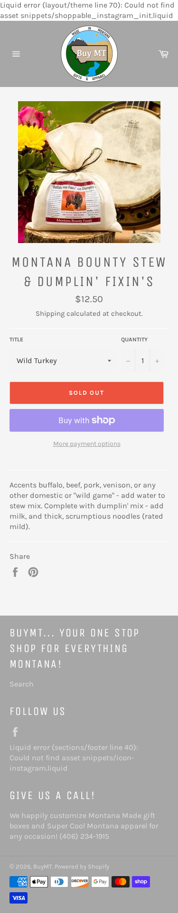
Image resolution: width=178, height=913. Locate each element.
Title (16, 339)
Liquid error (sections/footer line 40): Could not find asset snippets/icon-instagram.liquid (73, 758)
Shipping (50, 313)
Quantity (134, 339)
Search (21, 683)
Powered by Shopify (82, 866)
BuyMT (42, 866)
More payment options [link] (87, 444)
